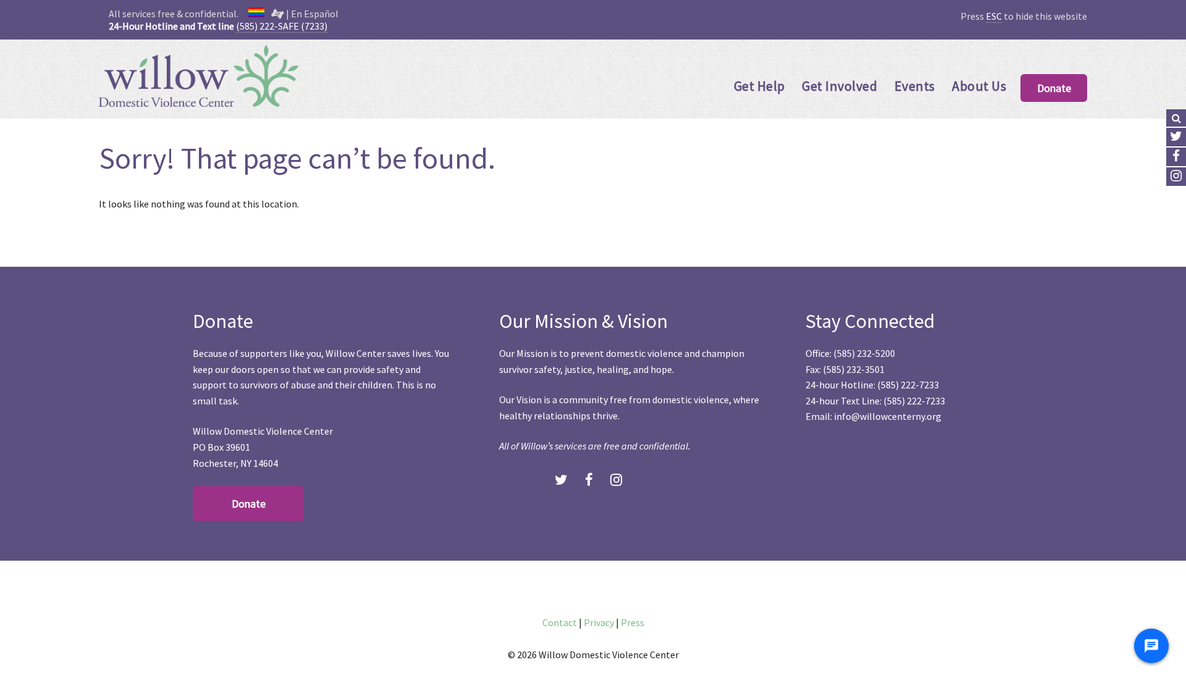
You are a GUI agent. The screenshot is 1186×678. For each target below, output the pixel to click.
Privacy (599, 622)
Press (632, 622)
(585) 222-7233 (908, 385)
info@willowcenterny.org (887, 416)
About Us (979, 85)
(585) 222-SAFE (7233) (281, 26)
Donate (1054, 88)
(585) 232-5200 (864, 353)
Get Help (759, 85)
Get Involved (839, 85)
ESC (994, 16)
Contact (559, 622)
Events (914, 85)
